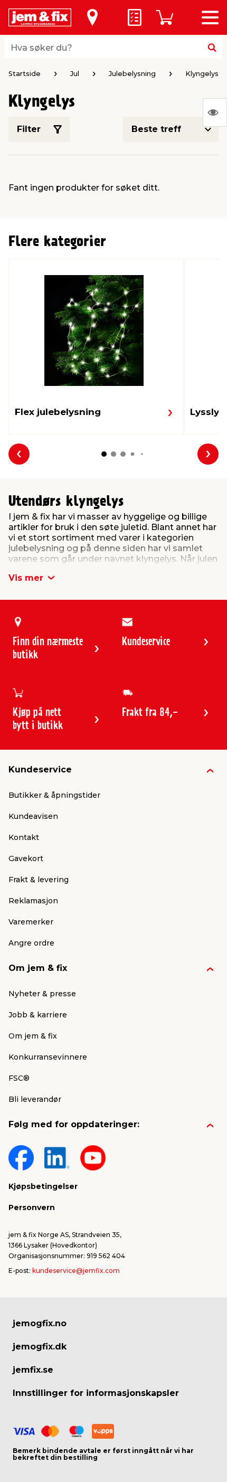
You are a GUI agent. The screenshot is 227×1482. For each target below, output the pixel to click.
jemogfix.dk (40, 1347)
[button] (104, 454)
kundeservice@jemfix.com (76, 1271)
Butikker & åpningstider (54, 795)
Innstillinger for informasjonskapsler (96, 1393)
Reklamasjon (33, 900)
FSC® (19, 1078)
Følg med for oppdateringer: (73, 1124)
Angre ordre (31, 943)
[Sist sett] (214, 112)
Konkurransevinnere (47, 1057)
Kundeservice (40, 769)
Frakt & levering (38, 879)
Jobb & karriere (37, 1015)
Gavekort (25, 858)
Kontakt (23, 837)
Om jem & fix (37, 968)
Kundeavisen (33, 816)
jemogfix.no (40, 1323)
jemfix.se (33, 1370)
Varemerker (30, 922)
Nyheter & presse (42, 993)
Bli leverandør (34, 1099)
